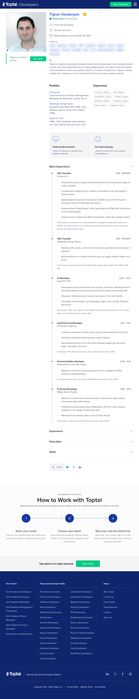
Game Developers (48, 643)
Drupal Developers (48, 637)
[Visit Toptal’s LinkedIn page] (107, 674)
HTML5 (72, 45)
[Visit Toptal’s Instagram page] (130, 674)
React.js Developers (80, 627)
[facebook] (73, 467)
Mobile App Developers (51, 612)
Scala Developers (79, 643)
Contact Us (108, 596)
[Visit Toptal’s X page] (115, 674)
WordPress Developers (81, 653)
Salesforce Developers (81, 637)
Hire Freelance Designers (18, 596)
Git (93, 50)
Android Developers (49, 622)
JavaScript (90, 45)
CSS (52, 45)
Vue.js (111, 45)
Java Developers (48, 658)
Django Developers (49, 632)
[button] (91, 166)
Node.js (66, 50)
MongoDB (76, 50)
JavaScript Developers (81, 591)
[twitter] (67, 467)
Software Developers (49, 601)
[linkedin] (80, 467)
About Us (107, 617)
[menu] (135, 4)
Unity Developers (79, 648)
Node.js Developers (80, 607)
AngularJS (55, 50)
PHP (81, 45)
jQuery (120, 45)
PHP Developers (78, 612)
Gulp (86, 50)
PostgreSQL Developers (82, 617)
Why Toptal (108, 591)
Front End (54, 54)
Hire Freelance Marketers (17, 601)
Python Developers (79, 622)
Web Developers (47, 607)
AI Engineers (46, 617)
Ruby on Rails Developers (82, 632)
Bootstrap (62, 45)
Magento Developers (80, 601)
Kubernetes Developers (82, 596)
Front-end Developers (50, 596)
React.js (102, 45)
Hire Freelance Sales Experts (19, 633)
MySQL (120, 50)
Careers (107, 612)
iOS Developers (47, 653)
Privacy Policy (72, 686)
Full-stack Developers (50, 591)
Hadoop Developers (49, 648)
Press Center (109, 601)
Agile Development (106, 50)
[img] (85, 14)
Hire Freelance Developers (18, 591)
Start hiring (88, 563)
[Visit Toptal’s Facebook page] (122, 674)
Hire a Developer (120, 4)
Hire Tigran (38, 58)
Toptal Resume (110, 607)
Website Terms (86, 686)
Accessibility (100, 686)
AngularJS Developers (50, 627)
